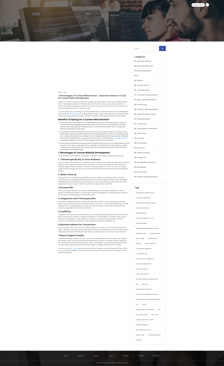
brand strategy (140, 238)
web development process (143, 330)
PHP (137, 304)
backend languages (141, 223)
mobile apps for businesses (144, 289)
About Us (81, 356)
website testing (141, 172)
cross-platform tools (142, 253)
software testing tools (142, 325)
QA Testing (140, 138)
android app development (144, 66)
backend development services (144, 218)
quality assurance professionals (145, 309)
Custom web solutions (120, 138)
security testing (141, 143)
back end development (143, 71)
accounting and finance (144, 61)
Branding (139, 80)
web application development (146, 162)
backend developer (141, 213)
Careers (141, 356)
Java (137, 284)
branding (138, 243)
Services (95, 356)
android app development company (146, 203)
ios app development (143, 119)
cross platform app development (147, 95)
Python (144, 304)
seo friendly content (141, 314)
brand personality (141, 233)
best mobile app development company (147, 228)
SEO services (154, 314)
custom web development (143, 264)
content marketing (150, 243)
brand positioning (155, 233)
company (75, 248)
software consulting (143, 153)
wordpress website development (147, 177)
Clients (111, 356)
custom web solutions (142, 274)
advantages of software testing (145, 193)
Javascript (145, 284)
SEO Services (140, 148)
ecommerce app (141, 104)
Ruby (159, 309)
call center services (142, 85)
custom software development (146, 100)
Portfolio (126, 356)
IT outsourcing (141, 124)
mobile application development (146, 129)
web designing (141, 167)
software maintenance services (145, 319)
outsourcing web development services (147, 294)
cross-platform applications (144, 248)
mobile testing (141, 133)
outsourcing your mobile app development (148, 299)
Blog (106, 36)
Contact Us (156, 356)
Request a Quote (198, 5)
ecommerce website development (147, 109)
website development (74, 114)
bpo (137, 76)
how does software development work (147, 279)
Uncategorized (141, 157)
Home (66, 356)
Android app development (143, 198)
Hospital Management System (146, 114)
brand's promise (152, 238)
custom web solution (142, 269)
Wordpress (139, 340)
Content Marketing (142, 90)
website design (140, 335)
